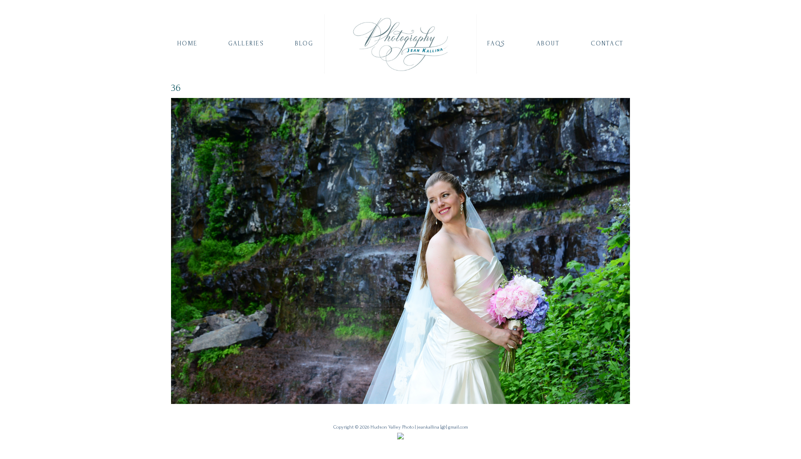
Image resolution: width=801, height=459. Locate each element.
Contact (607, 43)
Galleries (246, 43)
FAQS (496, 43)
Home (187, 43)
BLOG (304, 43)
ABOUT (548, 43)
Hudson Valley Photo (392, 427)
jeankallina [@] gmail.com (442, 427)
